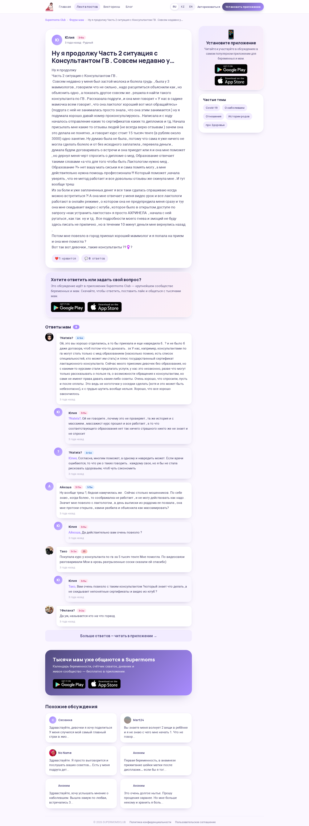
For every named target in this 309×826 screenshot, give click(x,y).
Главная (65, 7)
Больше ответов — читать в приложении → (118, 635)
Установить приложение (243, 7)
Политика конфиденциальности (150, 822)
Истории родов (239, 116)
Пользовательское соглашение (195, 822)
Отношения (213, 116)
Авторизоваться (208, 7)
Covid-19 (212, 108)
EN (191, 6)
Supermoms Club (55, 19)
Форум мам (76, 19)
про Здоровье (215, 125)
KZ (183, 6)
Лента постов (87, 7)
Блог (129, 7)
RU (174, 6)
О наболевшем (234, 108)
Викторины (111, 7)
